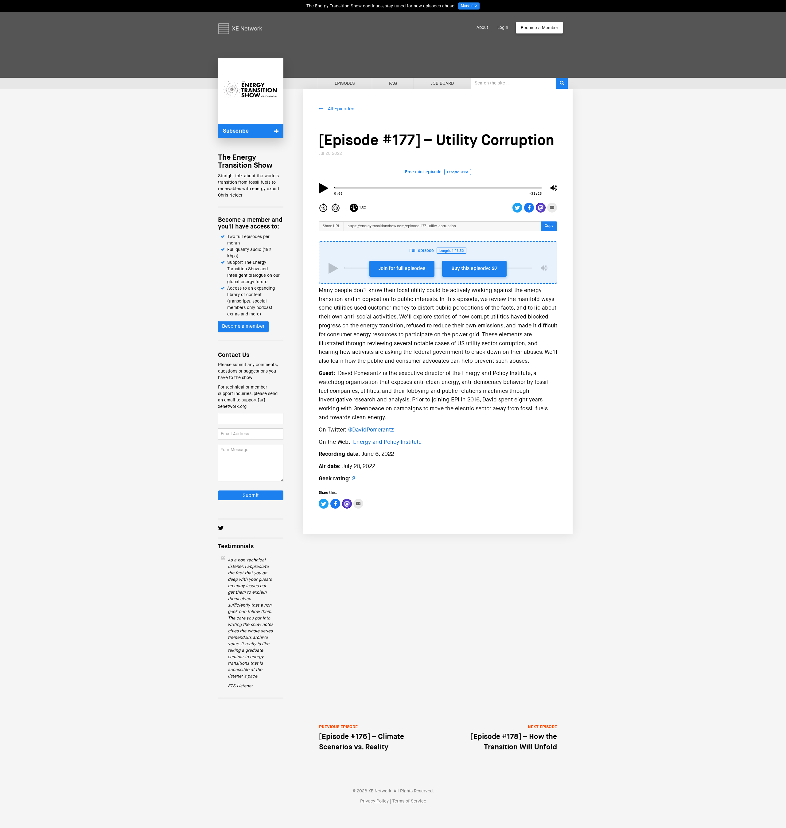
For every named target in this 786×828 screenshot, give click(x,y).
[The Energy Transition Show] (250, 91)
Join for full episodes (402, 268)
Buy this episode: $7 (474, 268)
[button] (250, 131)
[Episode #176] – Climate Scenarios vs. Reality (361, 738)
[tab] (250, 131)
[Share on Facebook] (529, 207)
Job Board (442, 83)
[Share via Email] (552, 207)
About (482, 27)
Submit (251, 495)
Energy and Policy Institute (387, 442)
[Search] (562, 83)
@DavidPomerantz (371, 430)
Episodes (345, 83)
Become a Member (539, 28)
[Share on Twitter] (517, 207)
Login (502, 27)
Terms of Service (409, 801)
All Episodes (341, 109)
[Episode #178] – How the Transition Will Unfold (513, 738)
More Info (469, 6)
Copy (549, 226)
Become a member (243, 326)
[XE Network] (240, 20)
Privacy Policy (374, 801)
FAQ (393, 83)
